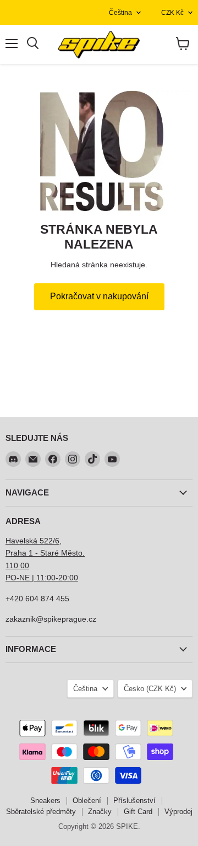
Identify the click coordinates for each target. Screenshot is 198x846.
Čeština (120, 13)
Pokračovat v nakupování (99, 296)
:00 (72, 577)
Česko (150, 689)
